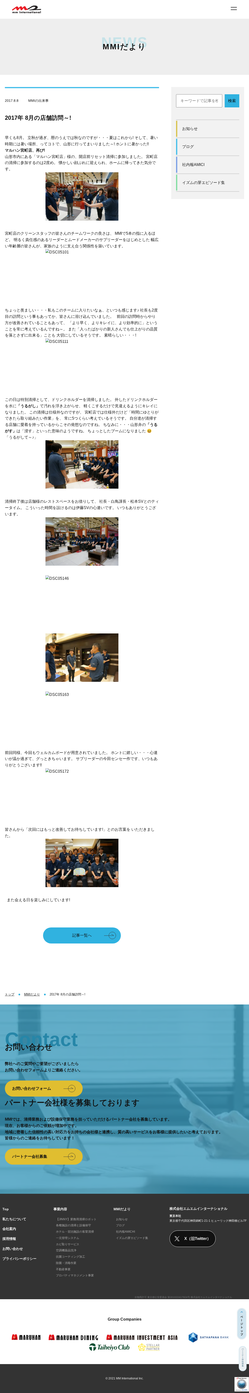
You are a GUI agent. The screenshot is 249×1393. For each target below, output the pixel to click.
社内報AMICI (193, 165)
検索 (232, 101)
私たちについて (14, 1219)
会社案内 (9, 1229)
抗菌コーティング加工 (70, 1256)
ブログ (188, 147)
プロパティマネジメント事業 (75, 1275)
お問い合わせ (12, 1249)
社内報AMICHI (125, 1231)
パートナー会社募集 (29, 1156)
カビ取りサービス (67, 1244)
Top (5, 1209)
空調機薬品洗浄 (66, 1250)
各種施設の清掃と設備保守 (73, 1225)
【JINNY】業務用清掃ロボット (76, 1219)
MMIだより (122, 1209)
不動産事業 (63, 1269)
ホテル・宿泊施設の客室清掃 (75, 1231)
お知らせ (190, 129)
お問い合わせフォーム (31, 1088)
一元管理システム (67, 1238)
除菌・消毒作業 (66, 1263)
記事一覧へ (82, 935)
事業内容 (60, 1209)
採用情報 (9, 1239)
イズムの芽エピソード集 (203, 183)
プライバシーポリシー (19, 1259)
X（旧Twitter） (197, 1239)
